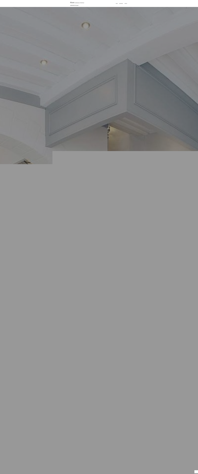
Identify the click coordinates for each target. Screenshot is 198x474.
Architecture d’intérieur (77, 2)
